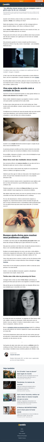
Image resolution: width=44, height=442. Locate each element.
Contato (22, 431)
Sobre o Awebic (22, 433)
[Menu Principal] (41, 4)
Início (22, 428)
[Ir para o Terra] (22, 1)
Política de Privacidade (22, 435)
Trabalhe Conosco (22, 438)
